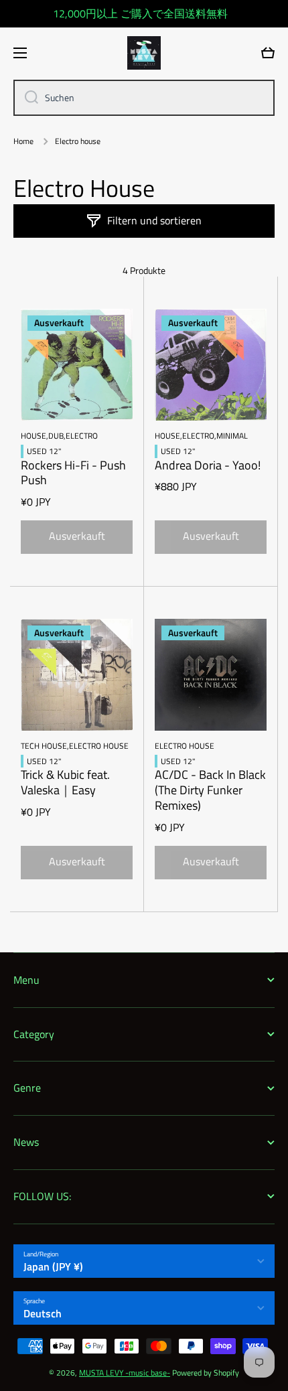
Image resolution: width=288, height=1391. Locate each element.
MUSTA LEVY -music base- (124, 1372)
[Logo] (144, 53)
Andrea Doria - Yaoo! (208, 465)
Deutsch (42, 1313)
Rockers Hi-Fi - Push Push (73, 473)
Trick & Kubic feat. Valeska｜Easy (65, 782)
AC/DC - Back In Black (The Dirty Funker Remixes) (210, 790)
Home (23, 141)
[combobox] (144, 98)
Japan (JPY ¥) (53, 1266)
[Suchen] (26, 98)
